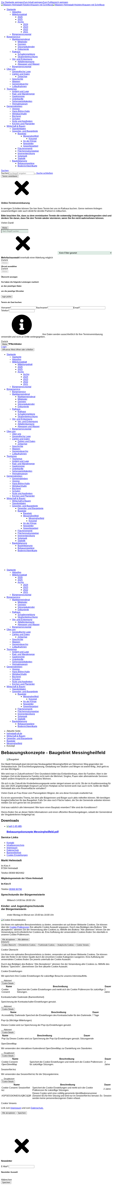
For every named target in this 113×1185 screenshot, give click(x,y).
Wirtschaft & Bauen (21, 501)
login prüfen (6, 297)
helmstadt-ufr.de (14, 733)
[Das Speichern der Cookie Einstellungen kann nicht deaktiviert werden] (2, 981)
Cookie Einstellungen (17, 855)
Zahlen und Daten (26, 441)
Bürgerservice (19, 391)
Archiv (26, 374)
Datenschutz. (37, 1108)
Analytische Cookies (65, 945)
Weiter (4, 228)
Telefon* (5, 310)
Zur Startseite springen (12, 2)
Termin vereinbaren (9, 176)
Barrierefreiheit (14, 852)
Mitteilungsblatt (25, 364)
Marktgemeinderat (26, 396)
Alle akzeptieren (8, 940)
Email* (76, 307)
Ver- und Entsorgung (28, 421)
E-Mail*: (5, 1166)
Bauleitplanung (25, 545)
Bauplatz (27, 513)
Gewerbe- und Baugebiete (30, 508)
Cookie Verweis (83, 945)
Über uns (16, 434)
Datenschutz (13, 850)
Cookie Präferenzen (19, 927)
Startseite (16, 357)
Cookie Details (8, 983)
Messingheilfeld (36, 518)
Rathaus (22, 411)
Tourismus (17, 459)
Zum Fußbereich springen (55, 2)
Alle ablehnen (23, 940)
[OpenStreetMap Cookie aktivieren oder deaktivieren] (2, 1053)
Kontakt (10, 843)
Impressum (12, 848)
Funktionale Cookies (46, 945)
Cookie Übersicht (9, 945)
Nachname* (42, 307)
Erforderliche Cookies (27, 945)
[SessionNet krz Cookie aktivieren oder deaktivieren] (2, 1079)
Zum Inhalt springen (33, 2)
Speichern (22, 1113)
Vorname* (6, 307)
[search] (21, 173)
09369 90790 (15, 889)
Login (4, 347)
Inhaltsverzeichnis (15, 845)
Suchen (5, 173)
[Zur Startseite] (52, 5)
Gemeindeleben (20, 478)
